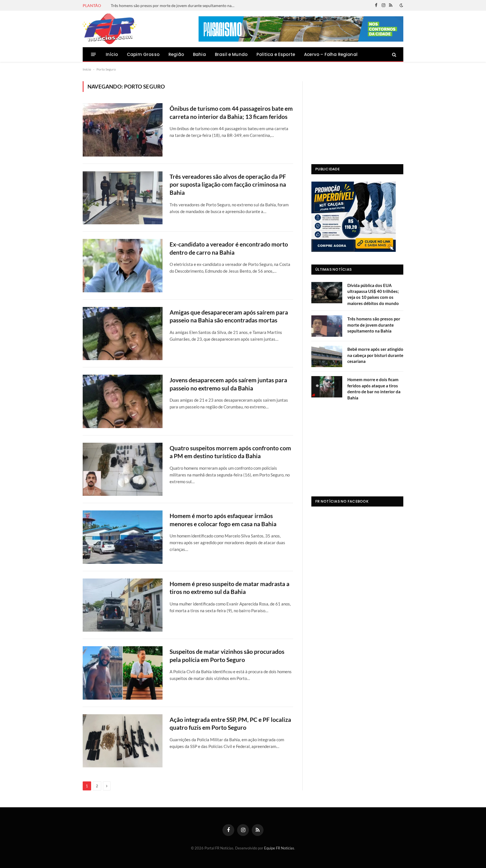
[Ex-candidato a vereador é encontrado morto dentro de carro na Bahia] (123, 265)
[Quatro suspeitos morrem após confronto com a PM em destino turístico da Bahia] (123, 469)
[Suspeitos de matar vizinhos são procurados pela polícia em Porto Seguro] (123, 672)
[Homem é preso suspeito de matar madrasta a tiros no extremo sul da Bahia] (123, 605)
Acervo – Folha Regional (330, 54)
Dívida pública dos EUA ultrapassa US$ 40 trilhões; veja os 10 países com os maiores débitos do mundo (373, 294)
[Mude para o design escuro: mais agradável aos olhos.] (400, 5)
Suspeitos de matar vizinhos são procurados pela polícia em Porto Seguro (227, 655)
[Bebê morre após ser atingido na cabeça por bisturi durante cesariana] (326, 356)
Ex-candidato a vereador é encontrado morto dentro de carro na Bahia (229, 248)
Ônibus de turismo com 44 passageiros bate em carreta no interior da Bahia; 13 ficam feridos (231, 112)
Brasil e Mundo (231, 54)
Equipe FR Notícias (279, 848)
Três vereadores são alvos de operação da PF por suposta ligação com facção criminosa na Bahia (228, 184)
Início (112, 54)
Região (176, 54)
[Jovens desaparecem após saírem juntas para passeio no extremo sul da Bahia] (123, 401)
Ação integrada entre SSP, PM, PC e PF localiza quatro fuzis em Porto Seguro (230, 723)
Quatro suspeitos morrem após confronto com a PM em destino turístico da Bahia (230, 452)
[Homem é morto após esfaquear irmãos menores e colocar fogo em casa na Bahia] (123, 537)
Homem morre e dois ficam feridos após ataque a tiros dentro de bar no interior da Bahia (373, 388)
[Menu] (93, 54)
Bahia (199, 54)
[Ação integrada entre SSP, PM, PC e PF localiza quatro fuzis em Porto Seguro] (123, 740)
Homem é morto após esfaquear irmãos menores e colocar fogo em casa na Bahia (223, 519)
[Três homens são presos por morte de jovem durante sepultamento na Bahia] (326, 326)
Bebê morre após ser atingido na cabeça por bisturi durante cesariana (375, 355)
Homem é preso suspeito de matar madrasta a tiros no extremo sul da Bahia (229, 587)
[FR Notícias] (109, 29)
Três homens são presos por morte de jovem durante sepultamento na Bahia (174, 5)
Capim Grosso (143, 54)
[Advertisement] (357, 116)
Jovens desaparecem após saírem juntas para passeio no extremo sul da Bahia (228, 384)
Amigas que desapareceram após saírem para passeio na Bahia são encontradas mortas (229, 316)
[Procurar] (393, 54)
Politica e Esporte (275, 54)
